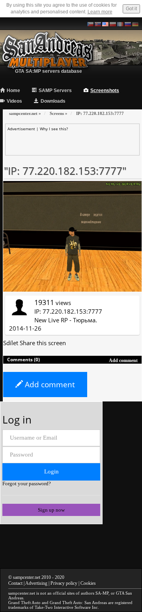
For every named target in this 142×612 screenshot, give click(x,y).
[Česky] (90, 23)
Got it (131, 8)
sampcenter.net (26, 577)
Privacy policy (63, 583)
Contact (15, 583)
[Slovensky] (98, 23)
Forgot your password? (26, 483)
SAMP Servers (55, 90)
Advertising (36, 583)
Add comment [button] (123, 360)
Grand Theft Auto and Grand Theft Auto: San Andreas (57, 602)
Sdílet (10, 343)
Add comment (49, 384)
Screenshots (104, 90)
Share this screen (43, 343)
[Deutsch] (135, 23)
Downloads (53, 101)
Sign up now (51, 510)
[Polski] (113, 23)
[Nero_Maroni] (19, 307)
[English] (105, 23)
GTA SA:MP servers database (48, 71)
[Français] (120, 23)
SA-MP (101, 593)
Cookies (88, 583)
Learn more (100, 12)
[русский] (128, 23)
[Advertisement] (74, 141)
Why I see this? (54, 128)
